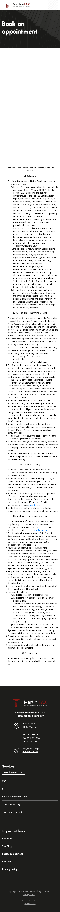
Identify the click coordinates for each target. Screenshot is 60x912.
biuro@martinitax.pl (41, 530)
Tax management (12, 812)
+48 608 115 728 (30, 751)
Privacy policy (9, 869)
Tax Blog (7, 846)
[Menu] (53, 5)
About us (7, 838)
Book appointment (12, 853)
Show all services (10, 772)
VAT (4, 781)
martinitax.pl (33, 505)
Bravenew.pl (30, 903)
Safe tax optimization (14, 796)
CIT (4, 788)
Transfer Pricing (11, 804)
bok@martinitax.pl (31, 748)
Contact (6, 861)
